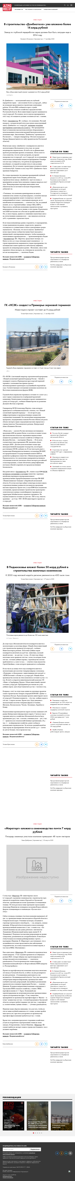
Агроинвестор (19, 9)
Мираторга (20, 952)
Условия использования (8, 1177)
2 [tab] (35, 1133)
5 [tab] (41, 1133)
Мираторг (16, 896)
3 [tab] (37, 1133)
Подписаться (35, 1149)
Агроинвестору (9, 239)
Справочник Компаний (51, 9)
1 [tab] (33, 1133)
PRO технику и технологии (33, 9)
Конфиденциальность (7, 1176)
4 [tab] (39, 1133)
